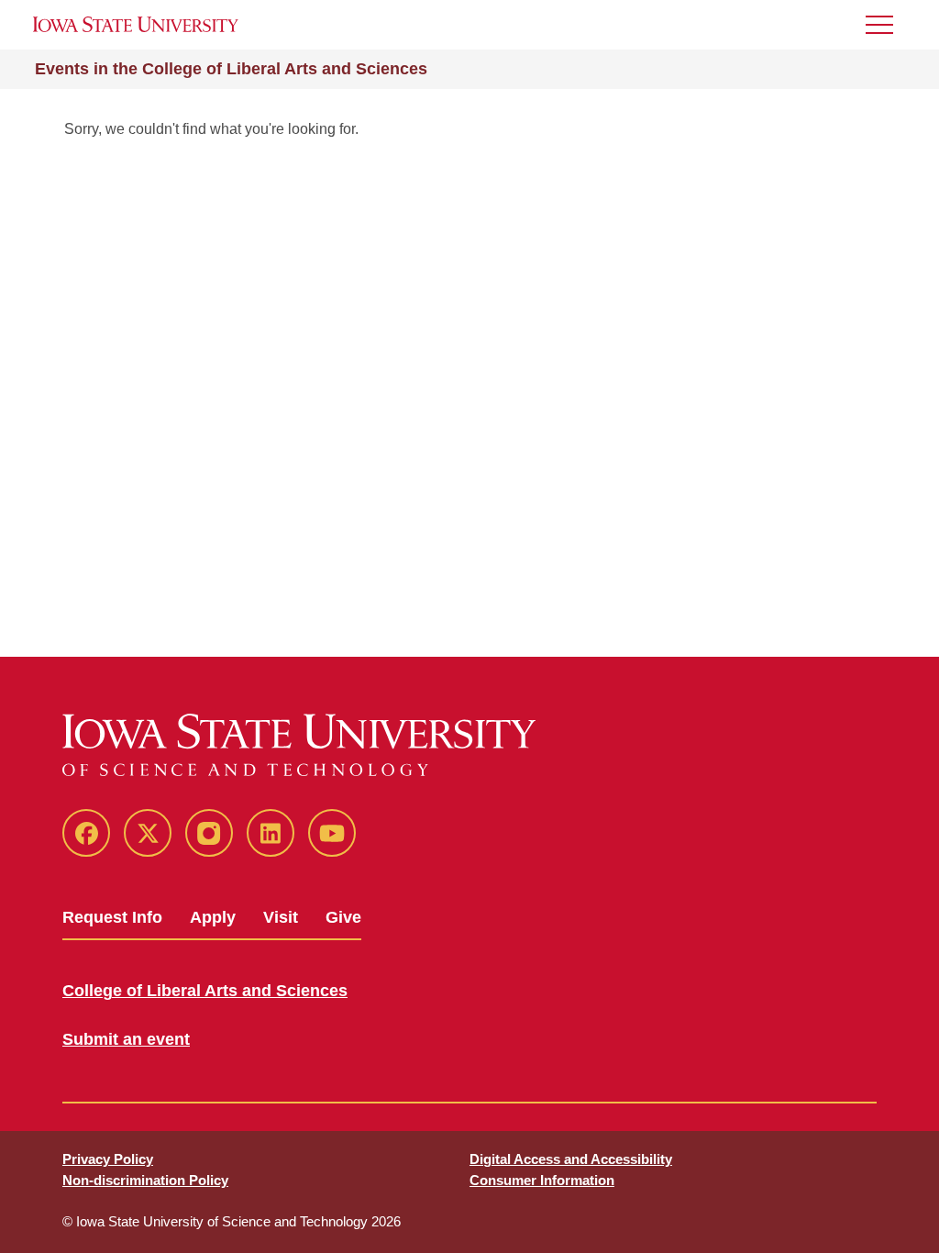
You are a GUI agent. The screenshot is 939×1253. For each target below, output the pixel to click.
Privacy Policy (107, 1159)
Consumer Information (542, 1180)
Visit (280, 917)
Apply (213, 917)
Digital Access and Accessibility (571, 1159)
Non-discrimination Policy (145, 1180)
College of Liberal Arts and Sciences (205, 990)
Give (343, 917)
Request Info (112, 917)
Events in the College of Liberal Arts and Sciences (231, 69)
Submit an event (126, 1039)
